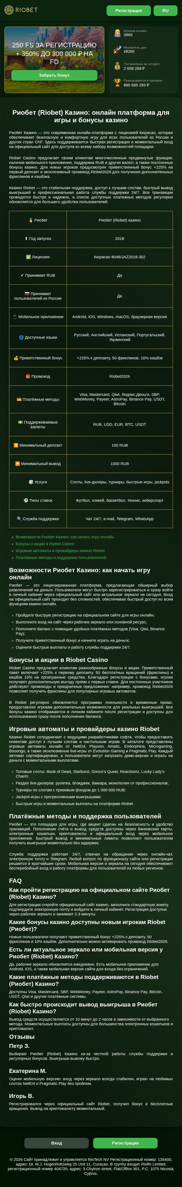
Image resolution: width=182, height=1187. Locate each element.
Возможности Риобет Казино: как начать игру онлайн (65, 537)
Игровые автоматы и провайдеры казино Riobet (60, 551)
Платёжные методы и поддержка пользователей (61, 557)
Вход (56, 1143)
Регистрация (128, 10)
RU (165, 10)
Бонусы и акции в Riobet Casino (45, 544)
